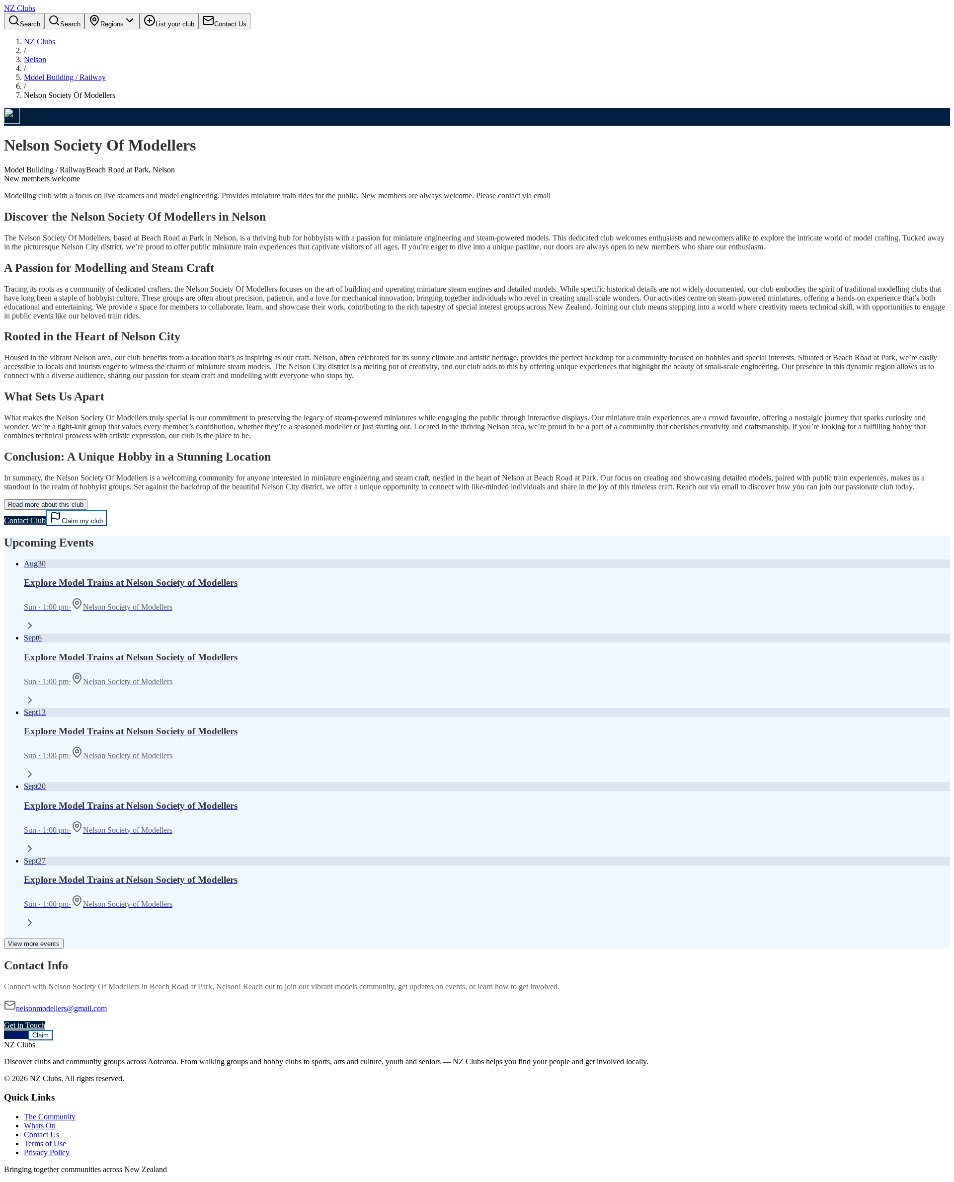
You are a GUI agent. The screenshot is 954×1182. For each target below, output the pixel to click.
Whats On (40, 1125)
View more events (34, 943)
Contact (16, 1034)
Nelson (35, 59)
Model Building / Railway (65, 77)
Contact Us (41, 1134)
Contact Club (25, 520)
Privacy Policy (47, 1152)
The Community (50, 1116)
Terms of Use (45, 1143)
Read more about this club (45, 504)
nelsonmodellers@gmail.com (61, 1008)
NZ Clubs (39, 41)
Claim (40, 1035)
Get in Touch (24, 1025)
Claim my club (82, 521)
